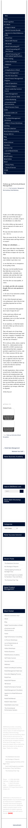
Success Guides (9, 661)
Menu (6, 16)
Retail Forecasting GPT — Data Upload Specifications (13, 55)
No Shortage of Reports (11, 566)
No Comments (13, 188)
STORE (6, 170)
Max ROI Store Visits (11, 76)
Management (21, 188)
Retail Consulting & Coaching (13, 667)
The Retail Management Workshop (12, 119)
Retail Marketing (14, 190)
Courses (6, 67)
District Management (12, 73)
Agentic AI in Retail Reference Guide (13, 34)
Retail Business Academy (11, 131)
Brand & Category (11, 86)
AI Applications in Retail (12, 70)
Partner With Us (9, 134)
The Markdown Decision (11, 563)
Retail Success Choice (12, 107)
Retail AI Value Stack (10, 701)
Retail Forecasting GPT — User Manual (13, 50)
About (6, 162)
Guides (6, 110)
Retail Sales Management (11, 448)
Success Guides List (11, 113)
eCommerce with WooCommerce (10, 103)
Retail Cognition (9, 22)
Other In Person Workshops (13, 123)
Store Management (11, 94)
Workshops (7, 115)
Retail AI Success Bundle (12, 30)
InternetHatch (17, 825)
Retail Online (8, 159)
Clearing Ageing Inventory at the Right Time (13, 763)
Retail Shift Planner (11, 41)
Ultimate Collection (10, 128)
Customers (7, 153)
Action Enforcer (8, 142)
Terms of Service (10, 167)
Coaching (7, 126)
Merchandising (6, 190)
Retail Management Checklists (13, 690)
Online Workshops (11, 62)
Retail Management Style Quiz (13, 671)
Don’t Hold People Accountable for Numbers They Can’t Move (13, 767)
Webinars (8, 64)
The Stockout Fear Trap (11, 580)
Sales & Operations (11, 83)
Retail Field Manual (9, 698)
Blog (5, 137)
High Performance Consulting (13, 637)
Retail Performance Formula (12, 687)
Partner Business (9, 651)
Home (6, 19)
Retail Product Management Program (13, 79)
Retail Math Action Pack (11, 705)
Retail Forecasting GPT (12, 46)
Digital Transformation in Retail (13, 625)
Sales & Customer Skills (12, 97)
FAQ (5, 173)
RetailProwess (8, 156)
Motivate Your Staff (18, 451)
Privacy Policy (9, 165)
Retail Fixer (8, 38)
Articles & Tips (8, 148)
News (5, 140)
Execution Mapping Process (12, 674)
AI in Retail (7, 24)
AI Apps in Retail (10, 27)
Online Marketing (10, 99)
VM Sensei (8, 44)
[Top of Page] (24, 824)
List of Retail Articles (11, 151)
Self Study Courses (10, 658)
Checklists (7, 145)
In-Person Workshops (10, 640)
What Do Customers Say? (12, 615)
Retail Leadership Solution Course (13, 90)
